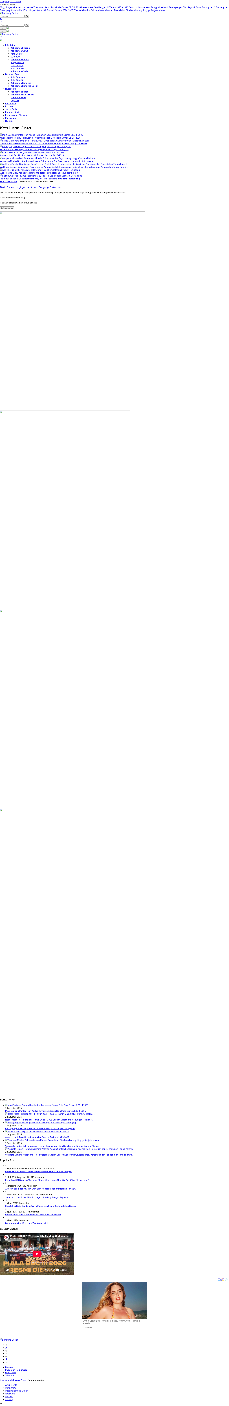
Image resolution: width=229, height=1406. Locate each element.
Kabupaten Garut (19, 51)
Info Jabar (10, 45)
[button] (27, 16)
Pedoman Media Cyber (16, 1370)
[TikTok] (6, 1359)
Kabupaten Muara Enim (22, 94)
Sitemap (9, 1375)
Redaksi (9, 1367)
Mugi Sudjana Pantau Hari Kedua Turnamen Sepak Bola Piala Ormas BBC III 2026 (40, 7)
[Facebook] (6, 1344)
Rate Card (10, 1372)
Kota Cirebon (17, 68)
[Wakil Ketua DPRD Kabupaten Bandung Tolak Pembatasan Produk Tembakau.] (40, 169)
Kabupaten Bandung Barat (24, 86)
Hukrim (9, 121)
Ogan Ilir (15, 100)
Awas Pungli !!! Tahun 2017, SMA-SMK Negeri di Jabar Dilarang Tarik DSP (41, 1188)
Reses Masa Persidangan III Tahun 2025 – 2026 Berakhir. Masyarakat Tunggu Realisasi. (124, 7)
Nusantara (10, 88)
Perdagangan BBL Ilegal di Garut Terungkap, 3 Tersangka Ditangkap (34, 149)
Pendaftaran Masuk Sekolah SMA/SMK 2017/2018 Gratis (33, 1214)
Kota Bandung (18, 77)
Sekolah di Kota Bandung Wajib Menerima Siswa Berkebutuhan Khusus (40, 1206)
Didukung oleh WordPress (13, 1380)
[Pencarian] (1, 22)
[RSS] (6, 1362)
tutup (3, 28)
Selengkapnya (7, 208)
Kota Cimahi (17, 80)
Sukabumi (16, 56)
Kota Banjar (17, 53)
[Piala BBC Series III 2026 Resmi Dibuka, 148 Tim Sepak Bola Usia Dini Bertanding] (41, 175)
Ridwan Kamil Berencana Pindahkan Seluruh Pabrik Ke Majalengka (38, 1171)
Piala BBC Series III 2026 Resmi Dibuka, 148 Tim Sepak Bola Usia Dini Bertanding (40, 178)
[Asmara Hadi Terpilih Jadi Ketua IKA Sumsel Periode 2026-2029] (32, 152)
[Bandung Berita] (9, 13)
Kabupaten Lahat (19, 91)
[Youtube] (6, 1356)
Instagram (10, 1387)
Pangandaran (17, 62)
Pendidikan (10, 103)
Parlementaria (12, 112)
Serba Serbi (11, 109)
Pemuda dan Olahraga (16, 115)
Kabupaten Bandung (21, 83)
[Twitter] (6, 1347)
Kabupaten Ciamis (20, 59)
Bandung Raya (12, 74)
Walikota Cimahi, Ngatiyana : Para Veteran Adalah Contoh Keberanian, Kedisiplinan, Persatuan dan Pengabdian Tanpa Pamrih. (63, 167)
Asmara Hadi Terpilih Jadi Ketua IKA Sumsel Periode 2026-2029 (42, 10)
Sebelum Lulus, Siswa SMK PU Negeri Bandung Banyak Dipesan (36, 1197)
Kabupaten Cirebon (20, 71)
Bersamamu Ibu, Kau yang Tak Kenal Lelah (26, 1223)
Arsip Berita (11, 1384)
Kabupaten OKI (18, 97)
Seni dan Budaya (8, 181)
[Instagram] (6, 1350)
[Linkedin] (6, 1353)
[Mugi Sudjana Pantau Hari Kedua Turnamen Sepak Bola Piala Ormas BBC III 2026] (41, 134)
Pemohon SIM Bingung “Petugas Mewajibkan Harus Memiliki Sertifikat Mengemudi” (47, 1180)
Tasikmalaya (17, 65)
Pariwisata (10, 118)
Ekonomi (9, 106)
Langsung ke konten (10, 1)
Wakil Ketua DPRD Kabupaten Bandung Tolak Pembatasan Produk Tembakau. (39, 172)
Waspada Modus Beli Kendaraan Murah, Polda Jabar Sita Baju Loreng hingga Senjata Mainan (120, 10)
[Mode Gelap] (1, 19)
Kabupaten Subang (20, 48)
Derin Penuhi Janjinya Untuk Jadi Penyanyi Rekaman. (30, 187)
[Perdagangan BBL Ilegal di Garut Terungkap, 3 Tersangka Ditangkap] (35, 146)
